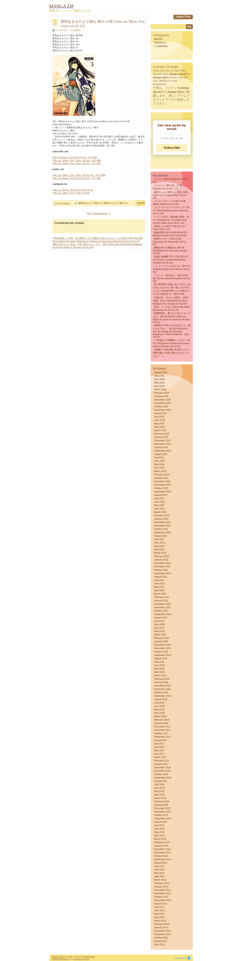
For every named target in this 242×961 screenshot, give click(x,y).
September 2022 (162, 532)
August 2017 (160, 740)
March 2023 (160, 512)
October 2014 (161, 856)
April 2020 (159, 631)
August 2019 (160, 658)
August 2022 (160, 536)
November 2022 (162, 525)
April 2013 (159, 917)
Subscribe (172, 147)
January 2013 (161, 927)
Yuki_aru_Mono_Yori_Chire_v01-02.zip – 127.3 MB (78, 175)
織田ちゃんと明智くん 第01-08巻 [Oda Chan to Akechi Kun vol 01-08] (170, 195)
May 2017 (159, 750)
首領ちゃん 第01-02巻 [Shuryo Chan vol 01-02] (169, 228)
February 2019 (161, 679)
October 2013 (161, 897)
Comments (78, 959)
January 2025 (161, 437)
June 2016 (159, 788)
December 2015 (162, 808)
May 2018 (159, 709)
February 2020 (161, 638)
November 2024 (162, 444)
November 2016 (162, 771)
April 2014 (159, 876)
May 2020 (159, 628)
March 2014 (160, 880)
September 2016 (162, 777)
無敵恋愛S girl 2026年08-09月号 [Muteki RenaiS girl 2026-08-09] (170, 234)
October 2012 (161, 937)
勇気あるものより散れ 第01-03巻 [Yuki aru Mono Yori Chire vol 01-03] (102, 23)
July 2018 (159, 702)
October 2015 (161, 815)
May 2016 (159, 791)
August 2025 (160, 413)
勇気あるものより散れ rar (90, 203)
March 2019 (160, 675)
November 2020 (162, 607)
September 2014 (162, 859)
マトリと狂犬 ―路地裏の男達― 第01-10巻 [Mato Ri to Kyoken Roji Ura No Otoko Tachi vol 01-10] (171, 219)
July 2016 (159, 784)
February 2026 (161, 393)
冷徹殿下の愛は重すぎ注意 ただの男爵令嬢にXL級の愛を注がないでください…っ (171, 352)
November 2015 (162, 811)
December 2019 (162, 645)
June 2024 (159, 461)
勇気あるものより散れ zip (115, 203)
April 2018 (159, 713)
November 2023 (162, 485)
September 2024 (162, 450)
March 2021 (160, 593)
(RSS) (61, 959)
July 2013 (159, 907)
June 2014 (159, 869)
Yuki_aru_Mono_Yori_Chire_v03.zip (71, 193)
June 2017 (159, 747)
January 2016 (161, 805)
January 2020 (161, 641)
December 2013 (162, 890)
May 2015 (159, 832)
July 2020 (159, 621)
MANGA (77, 30)
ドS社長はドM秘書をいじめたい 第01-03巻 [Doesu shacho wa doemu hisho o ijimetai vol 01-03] (171, 343)
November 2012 (162, 934)
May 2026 (159, 382)
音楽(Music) (160, 42)
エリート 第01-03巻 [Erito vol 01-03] (170, 180)
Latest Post (183, 16)
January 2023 (161, 519)
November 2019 (162, 648)
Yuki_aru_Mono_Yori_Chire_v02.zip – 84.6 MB (76, 160)
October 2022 (161, 529)
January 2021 (161, 600)
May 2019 (159, 668)
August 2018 (160, 699)
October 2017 (161, 733)
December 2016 (162, 767)
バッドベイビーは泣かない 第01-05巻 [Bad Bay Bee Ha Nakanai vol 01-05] (171, 269)
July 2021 (159, 580)
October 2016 (161, 774)
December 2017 (162, 726)
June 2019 (159, 665)
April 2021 (159, 590)
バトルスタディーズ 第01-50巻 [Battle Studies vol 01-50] (169, 202)
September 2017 (162, 737)
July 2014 (159, 866)
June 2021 (159, 583)
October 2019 (161, 651)
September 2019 (162, 655)
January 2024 (161, 478)
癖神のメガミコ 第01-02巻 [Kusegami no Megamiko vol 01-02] (170, 241)
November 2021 (162, 566)
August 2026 (160, 372)
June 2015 (159, 828)
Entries (55, 959)
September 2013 (162, 900)
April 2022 (159, 549)
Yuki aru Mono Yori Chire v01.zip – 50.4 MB (74, 157)
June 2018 (159, 706)
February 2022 (161, 556)
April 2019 (159, 672)
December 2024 (162, 440)
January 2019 (161, 682)
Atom (66, 959)
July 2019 (159, 662)
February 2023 (161, 515)
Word (87, 957)
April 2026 (159, 386)
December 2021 (162, 563)
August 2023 (160, 495)
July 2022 (159, 539)
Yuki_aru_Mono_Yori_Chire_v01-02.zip (72, 190)
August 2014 (160, 862)
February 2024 (161, 474)
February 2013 (161, 924)
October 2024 (161, 447)
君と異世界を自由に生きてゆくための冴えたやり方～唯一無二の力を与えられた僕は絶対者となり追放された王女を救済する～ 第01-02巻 (171, 289)
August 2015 (160, 822)
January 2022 (161, 559)
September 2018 (162, 696)
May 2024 (159, 464)
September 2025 (162, 410)
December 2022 (162, 522)
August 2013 (160, 903)
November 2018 (162, 689)
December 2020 (162, 604)
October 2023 (161, 488)
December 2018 (162, 685)
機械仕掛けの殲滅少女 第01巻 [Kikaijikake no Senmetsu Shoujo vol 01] (170, 250)
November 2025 (162, 403)
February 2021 (161, 597)
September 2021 (162, 573)
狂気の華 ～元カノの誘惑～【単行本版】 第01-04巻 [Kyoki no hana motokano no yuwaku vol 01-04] (171, 300)
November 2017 (162, 730)
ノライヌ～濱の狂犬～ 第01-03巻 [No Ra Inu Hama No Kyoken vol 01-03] (171, 278)
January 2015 (161, 845)
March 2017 (160, 757)
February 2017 (161, 760)
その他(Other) (161, 46)
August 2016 (160, 781)
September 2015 (162, 818)
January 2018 (161, 723)
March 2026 (160, 389)
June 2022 (159, 542)
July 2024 (159, 457)
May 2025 (159, 423)
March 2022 (160, 553)
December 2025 (162, 399)
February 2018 (161, 719)
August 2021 (160, 576)
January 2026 (161, 396)
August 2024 (160, 454)
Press (92, 957)
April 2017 (159, 754)
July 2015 (159, 825)
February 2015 (161, 842)
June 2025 (159, 420)
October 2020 (161, 611)
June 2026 (159, 379)
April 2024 (159, 468)
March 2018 (160, 716)
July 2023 (159, 498)
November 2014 (162, 852)
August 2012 (160, 941)
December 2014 (162, 849)
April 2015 (159, 835)
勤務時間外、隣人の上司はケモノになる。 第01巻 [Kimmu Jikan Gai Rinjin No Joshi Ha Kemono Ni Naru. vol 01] (172, 317)
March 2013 (160, 920)
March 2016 (160, 798)
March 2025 (160, 430)
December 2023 (162, 481)
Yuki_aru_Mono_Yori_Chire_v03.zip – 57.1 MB (76, 163)
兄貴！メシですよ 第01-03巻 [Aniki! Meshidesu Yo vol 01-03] (171, 308)
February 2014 (161, 883)
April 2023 (159, 508)
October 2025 (161, 406)
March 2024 (160, 471)
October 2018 (161, 692)
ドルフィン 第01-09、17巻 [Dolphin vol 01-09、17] (167, 187)
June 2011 (159, 944)
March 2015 (160, 839)
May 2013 (159, 914)
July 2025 (159, 416)
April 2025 (159, 427)
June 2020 (159, 624)
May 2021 (159, 587)
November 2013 (162, 893)
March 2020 (160, 634)
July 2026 (159, 376)
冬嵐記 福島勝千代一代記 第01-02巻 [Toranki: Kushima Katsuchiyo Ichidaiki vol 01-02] (170, 259)
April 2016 (159, 794)
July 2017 (159, 743)
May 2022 (159, 546)
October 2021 (161, 570)
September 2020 (162, 614)
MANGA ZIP (57, 957)
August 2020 (160, 617)
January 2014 (161, 886)
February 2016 (161, 801)
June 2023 (159, 502)
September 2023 (162, 491)
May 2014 (159, 873)
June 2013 (159, 910)
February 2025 (161, 433)
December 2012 (162, 931)
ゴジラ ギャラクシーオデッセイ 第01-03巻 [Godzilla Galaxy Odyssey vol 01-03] (171, 210)
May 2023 (159, 505)
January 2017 (161, 764)
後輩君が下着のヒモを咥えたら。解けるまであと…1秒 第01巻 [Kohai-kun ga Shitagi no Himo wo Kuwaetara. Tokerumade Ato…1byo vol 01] (171, 331)
